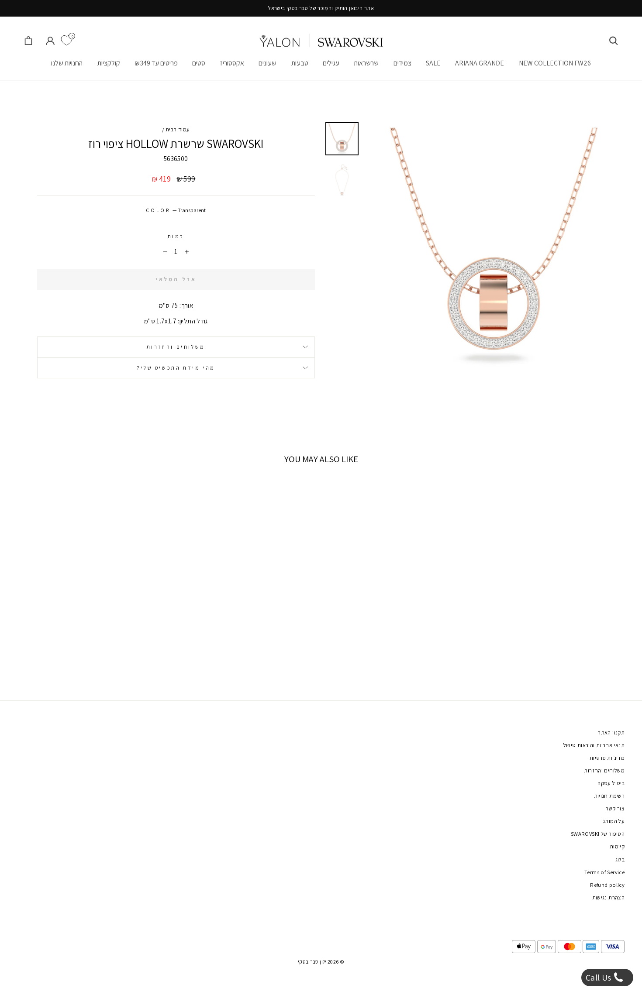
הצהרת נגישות (608, 897)
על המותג (614, 821)
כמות (176, 236)
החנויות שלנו (67, 63)
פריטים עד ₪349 (156, 63)
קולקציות (108, 63)
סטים (198, 63)
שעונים (267, 63)
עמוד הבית (178, 129)
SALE (433, 63)
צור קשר (615, 808)
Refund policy (607, 885)
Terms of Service (604, 872)
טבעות (299, 63)
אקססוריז (232, 63)
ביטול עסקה (611, 783)
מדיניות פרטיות (607, 758)
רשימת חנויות (609, 795)
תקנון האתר (611, 732)
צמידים (402, 63)
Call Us (599, 977)
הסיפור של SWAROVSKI (598, 833)
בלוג (620, 859)
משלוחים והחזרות (176, 346)
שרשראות (366, 63)
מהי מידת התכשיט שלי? (176, 367)
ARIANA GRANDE (479, 63)
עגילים (331, 63)
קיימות (617, 846)
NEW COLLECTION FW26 (555, 63)
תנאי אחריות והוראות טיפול (594, 745)
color (176, 210)
